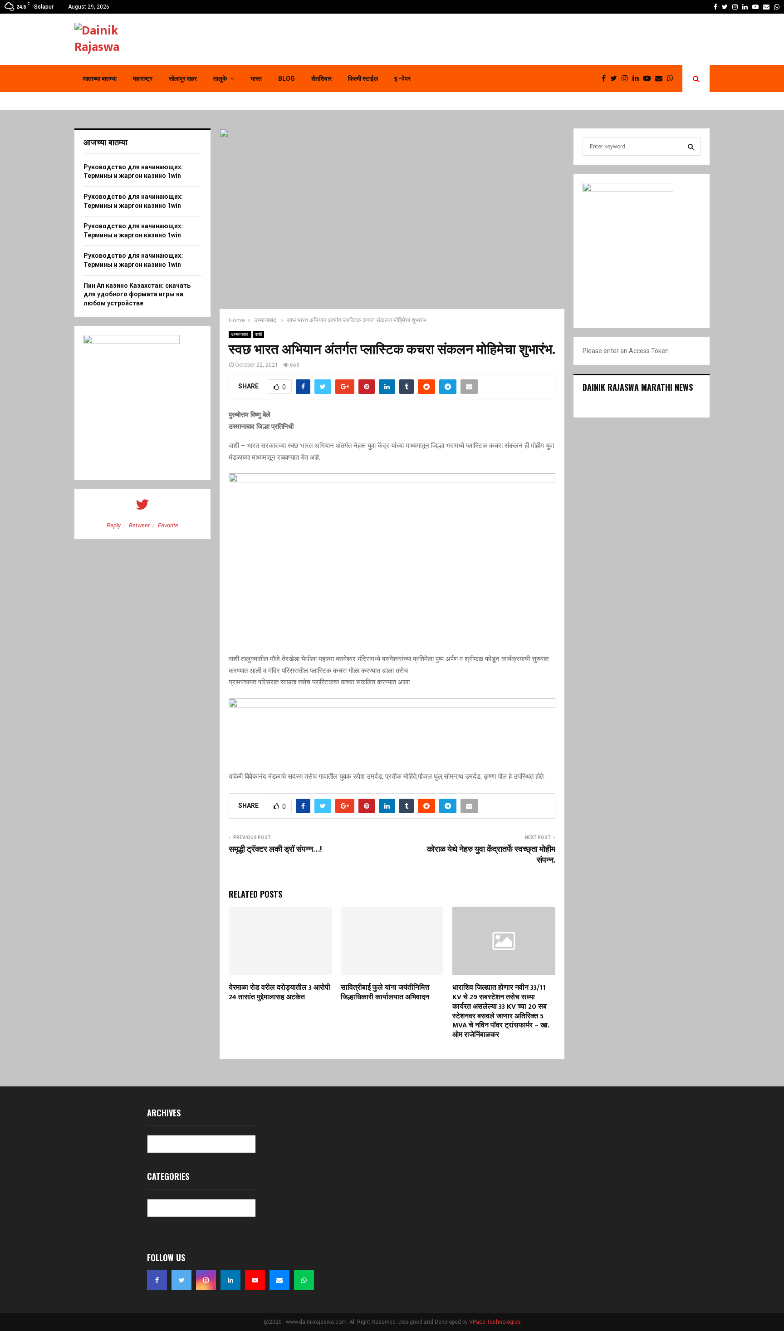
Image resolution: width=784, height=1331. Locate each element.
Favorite (168, 525)
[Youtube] (649, 78)
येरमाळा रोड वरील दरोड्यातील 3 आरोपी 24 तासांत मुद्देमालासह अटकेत (279, 992)
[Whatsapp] (672, 78)
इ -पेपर (402, 78)
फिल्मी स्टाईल (363, 78)
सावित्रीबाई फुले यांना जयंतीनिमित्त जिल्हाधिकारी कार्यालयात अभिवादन (387, 992)
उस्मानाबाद (240, 334)
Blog (286, 78)
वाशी (258, 334)
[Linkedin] (637, 78)
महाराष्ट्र (142, 78)
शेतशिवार (321, 78)
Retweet (139, 525)
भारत (256, 78)
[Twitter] (616, 78)
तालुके (220, 78)
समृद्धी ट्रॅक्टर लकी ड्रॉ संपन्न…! (275, 849)
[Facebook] (606, 78)
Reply (114, 525)
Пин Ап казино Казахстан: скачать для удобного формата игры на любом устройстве (137, 294)
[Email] (661, 78)
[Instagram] (627, 78)
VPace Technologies (495, 1322)
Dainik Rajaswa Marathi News (638, 387)
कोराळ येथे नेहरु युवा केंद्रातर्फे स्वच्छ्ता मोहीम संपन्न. (491, 855)
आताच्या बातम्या (100, 78)
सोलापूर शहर (183, 78)
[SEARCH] (691, 147)
